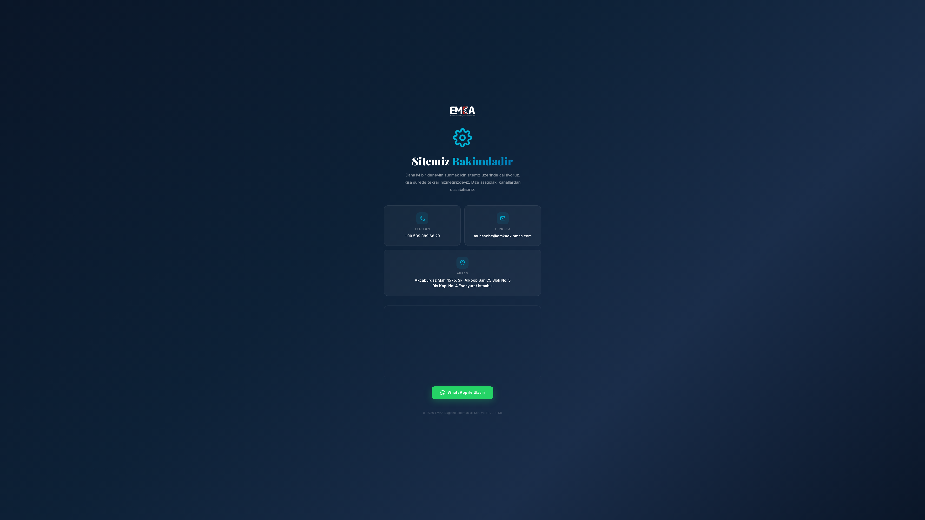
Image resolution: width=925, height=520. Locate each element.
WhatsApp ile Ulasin (466, 392)
